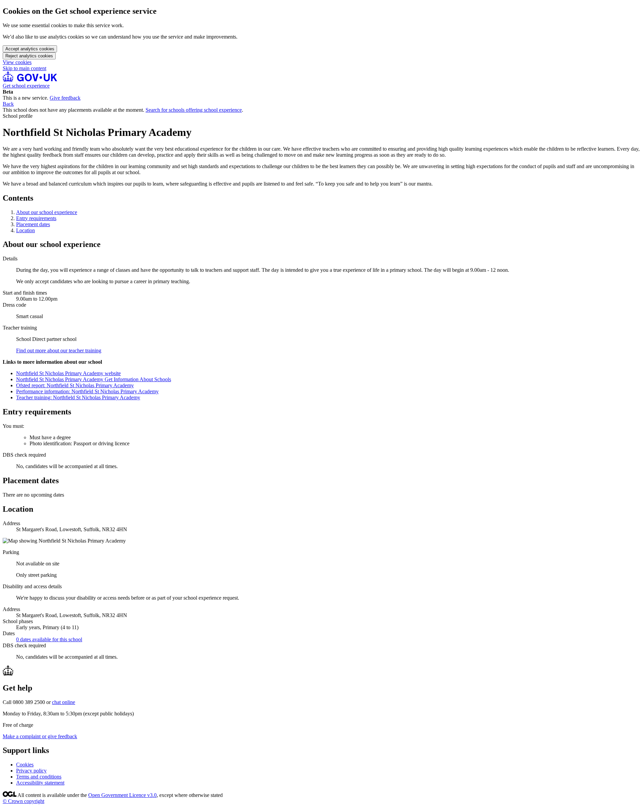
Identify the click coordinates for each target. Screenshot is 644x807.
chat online (63, 702)
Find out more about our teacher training (58, 350)
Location (25, 230)
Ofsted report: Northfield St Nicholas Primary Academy (75, 385)
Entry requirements (36, 218)
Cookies (25, 764)
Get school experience (26, 86)
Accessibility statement (40, 783)
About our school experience (46, 212)
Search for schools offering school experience (194, 110)
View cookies (17, 62)
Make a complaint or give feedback (40, 736)
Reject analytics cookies (29, 55)
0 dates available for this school (49, 639)
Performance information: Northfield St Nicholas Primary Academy (87, 391)
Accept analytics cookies (29, 48)
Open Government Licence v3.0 (122, 795)
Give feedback (65, 98)
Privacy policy (31, 770)
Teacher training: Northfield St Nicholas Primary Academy (78, 397)
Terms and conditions (38, 776)
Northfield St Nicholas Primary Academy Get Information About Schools (93, 379)
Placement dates (33, 224)
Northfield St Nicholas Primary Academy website (68, 373)
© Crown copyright (23, 801)
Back (8, 104)
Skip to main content (24, 68)
